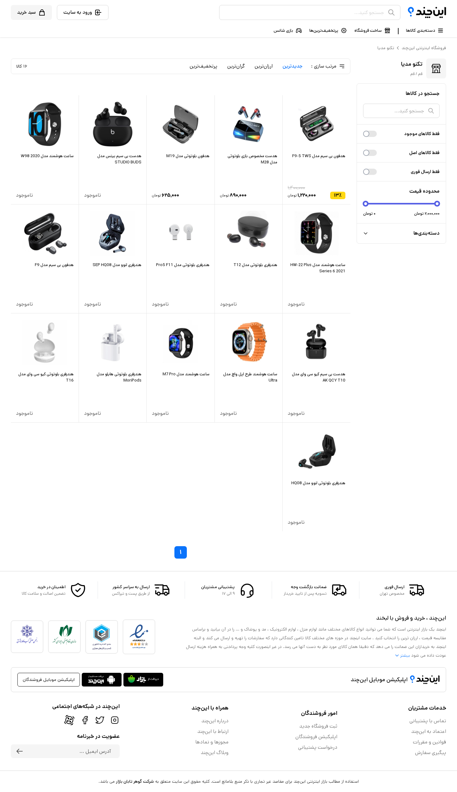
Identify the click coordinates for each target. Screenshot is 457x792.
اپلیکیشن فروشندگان (316, 736)
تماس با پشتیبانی (427, 720)
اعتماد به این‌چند (428, 731)
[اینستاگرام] (115, 720)
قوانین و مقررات (429, 742)
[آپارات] (69, 720)
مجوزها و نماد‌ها (211, 742)
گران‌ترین (236, 66)
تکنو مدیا (385, 48)
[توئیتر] (100, 720)
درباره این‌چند (214, 720)
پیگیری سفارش (430, 752)
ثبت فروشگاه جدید (318, 726)
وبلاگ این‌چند (214, 752)
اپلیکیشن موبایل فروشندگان (49, 680)
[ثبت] (19, 751)
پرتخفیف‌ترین (203, 66)
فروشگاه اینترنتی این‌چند (424, 48)
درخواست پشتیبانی (317, 747)
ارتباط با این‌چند (212, 731)
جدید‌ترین (292, 66)
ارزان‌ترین (264, 66)
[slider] (366, 204)
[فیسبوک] (85, 720)
